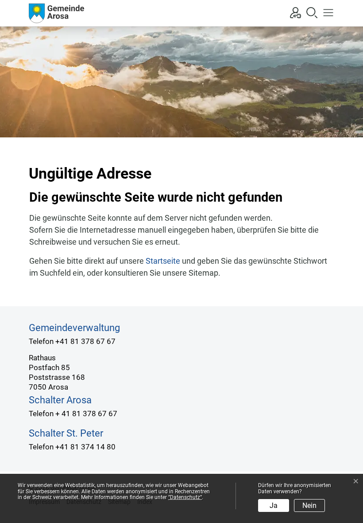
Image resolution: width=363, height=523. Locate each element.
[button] (326, 12)
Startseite (163, 260)
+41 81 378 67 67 (85, 341)
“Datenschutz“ (185, 497)
